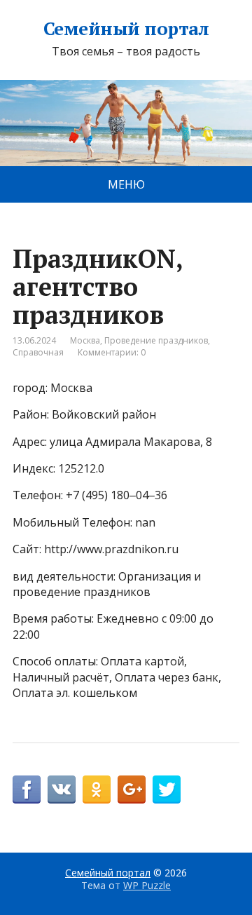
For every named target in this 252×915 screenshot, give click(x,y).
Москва (85, 340)
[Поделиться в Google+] (132, 789)
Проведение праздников (156, 340)
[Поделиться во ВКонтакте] (62, 789)
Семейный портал (126, 28)
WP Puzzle (147, 885)
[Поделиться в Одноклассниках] (97, 789)
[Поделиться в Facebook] (27, 789)
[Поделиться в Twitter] (167, 789)
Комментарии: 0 (112, 352)
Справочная (38, 352)
